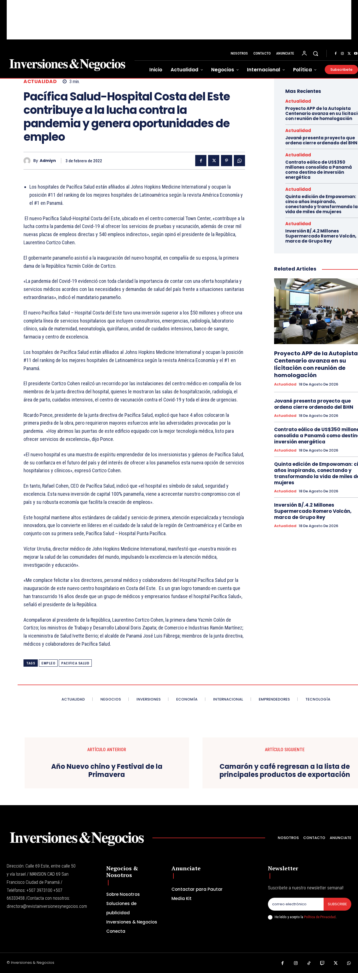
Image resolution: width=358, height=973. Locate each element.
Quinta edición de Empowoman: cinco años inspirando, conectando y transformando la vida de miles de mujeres (321, 204)
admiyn (48, 160)
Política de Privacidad (320, 917)
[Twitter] (349, 53)
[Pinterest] (226, 160)
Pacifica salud (75, 663)
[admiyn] (28, 160)
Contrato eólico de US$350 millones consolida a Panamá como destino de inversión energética (318, 169)
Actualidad (40, 81)
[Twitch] (322, 963)
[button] (315, 53)
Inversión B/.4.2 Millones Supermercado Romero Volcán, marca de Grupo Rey (320, 236)
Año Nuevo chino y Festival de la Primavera (106, 771)
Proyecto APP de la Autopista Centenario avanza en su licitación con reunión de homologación (316, 364)
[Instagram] (342, 53)
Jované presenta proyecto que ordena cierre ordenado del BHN (321, 140)
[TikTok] (309, 963)
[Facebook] (335, 53)
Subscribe (337, 904)
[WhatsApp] (239, 160)
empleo (48, 663)
